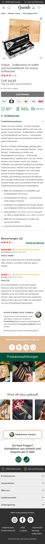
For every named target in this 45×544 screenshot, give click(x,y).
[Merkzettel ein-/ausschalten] (41, 58)
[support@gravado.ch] (19, 459)
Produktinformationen (11, 121)
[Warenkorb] (43, 6)
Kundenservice (8, 476)
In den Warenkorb (22, 94)
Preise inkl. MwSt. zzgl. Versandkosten (16, 84)
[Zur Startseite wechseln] (24, 7)
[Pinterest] (26, 347)
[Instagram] (15, 520)
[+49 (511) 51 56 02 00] (27, 459)
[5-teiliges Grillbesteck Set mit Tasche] (22, 385)
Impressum (37, 527)
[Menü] (3, 8)
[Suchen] (9, 8)
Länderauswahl (8, 497)
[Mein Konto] (33, 8)
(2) (15, 75)
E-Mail (30, 451)
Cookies (23, 530)
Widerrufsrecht (8, 530)
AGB (22, 527)
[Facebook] (12, 347)
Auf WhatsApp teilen (11, 115)
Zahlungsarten (8, 504)
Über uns (5, 490)
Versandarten (7, 483)
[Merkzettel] (39, 8)
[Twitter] (19, 347)
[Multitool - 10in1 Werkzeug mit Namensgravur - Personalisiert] (22, 423)
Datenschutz (8, 527)
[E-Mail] (33, 347)
